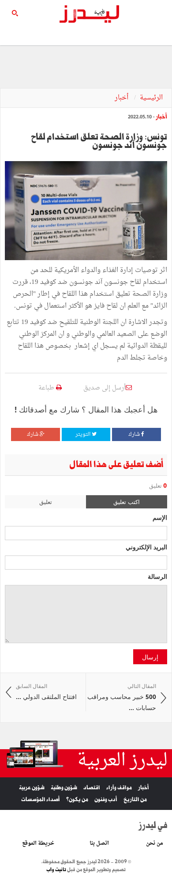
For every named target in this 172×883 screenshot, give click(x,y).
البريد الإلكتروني (146, 546)
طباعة (47, 388)
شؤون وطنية (64, 787)
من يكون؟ (77, 799)
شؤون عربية (32, 787)
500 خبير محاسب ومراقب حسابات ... (121, 697)
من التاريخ (135, 799)
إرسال (150, 656)
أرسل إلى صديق (104, 388)
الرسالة (157, 576)
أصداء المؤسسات (40, 799)
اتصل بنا (99, 843)
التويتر (83, 434)
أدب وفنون (105, 799)
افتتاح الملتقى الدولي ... (46, 691)
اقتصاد (91, 787)
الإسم (160, 517)
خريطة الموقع (38, 843)
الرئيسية (151, 98)
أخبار (122, 98)
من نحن (154, 843)
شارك (134, 434)
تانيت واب (56, 870)
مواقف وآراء (119, 787)
